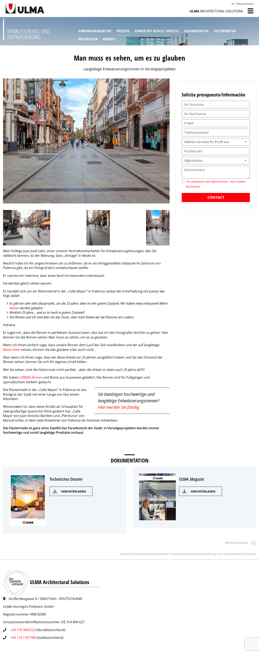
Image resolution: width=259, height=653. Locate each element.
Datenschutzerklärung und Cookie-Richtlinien (216, 554)
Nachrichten (88, 39)
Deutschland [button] (244, 4)
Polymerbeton (225, 31)
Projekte (123, 31)
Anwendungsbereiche (95, 31)
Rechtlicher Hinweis (167, 554)
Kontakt (109, 39)
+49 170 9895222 (23, 630)
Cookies (251, 554)
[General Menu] (248, 11)
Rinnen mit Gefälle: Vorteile (157, 31)
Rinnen (15, 308)
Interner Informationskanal (136, 554)
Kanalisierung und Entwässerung (28, 34)
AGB (184, 554)
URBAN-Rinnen (31, 377)
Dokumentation (196, 31)
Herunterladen (73, 491)
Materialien (11, 349)
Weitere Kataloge (236, 543)
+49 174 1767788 (23, 637)
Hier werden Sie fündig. (119, 407)
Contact (215, 197)
